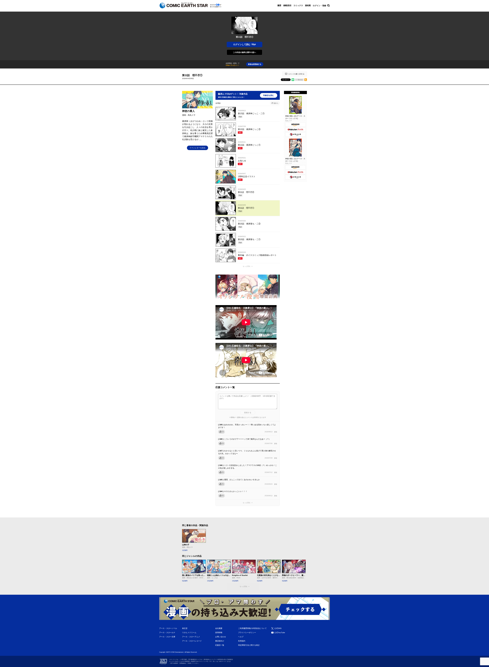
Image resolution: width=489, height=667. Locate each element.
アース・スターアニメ (191, 637)
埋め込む (300, 79)
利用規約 (241, 641)
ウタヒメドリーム (189, 632)
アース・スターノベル (168, 628)
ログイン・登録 (319, 5)
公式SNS (277, 628)
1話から (275, 103)
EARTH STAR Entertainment (175, 652)
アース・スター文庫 (167, 637)
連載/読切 (287, 5)
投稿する (247, 413)
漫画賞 (308, 5)
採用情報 (218, 632)
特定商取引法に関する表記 (249, 645)
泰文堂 (184, 628)
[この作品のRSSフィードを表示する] (305, 79)
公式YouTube (279, 632)
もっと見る (246, 266)
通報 (275, 432)
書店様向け (219, 641)
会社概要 (218, 628)
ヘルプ (240, 637)
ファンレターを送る (197, 148)
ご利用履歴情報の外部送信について (252, 628)
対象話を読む (268, 95)
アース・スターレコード (192, 641)
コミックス (298, 5)
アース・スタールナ (167, 632)
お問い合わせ (220, 637)
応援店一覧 (219, 645)
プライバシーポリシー (247, 632)
